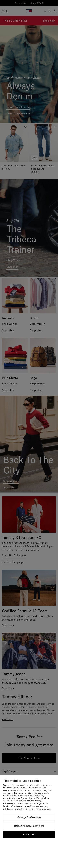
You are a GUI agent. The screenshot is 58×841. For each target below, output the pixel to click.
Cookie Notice (24, 808)
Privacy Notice (43, 808)
